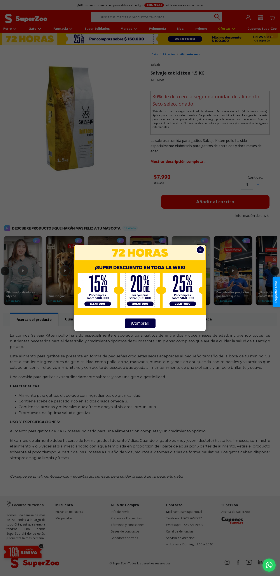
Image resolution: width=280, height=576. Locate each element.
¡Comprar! (140, 323)
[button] (269, 565)
